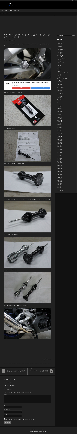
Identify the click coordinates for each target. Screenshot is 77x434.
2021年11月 (59, 149)
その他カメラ (61, 97)
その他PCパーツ (61, 77)
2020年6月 (59, 174)
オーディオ (59, 99)
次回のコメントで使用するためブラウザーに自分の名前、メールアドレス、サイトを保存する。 (19, 419)
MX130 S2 (60, 71)
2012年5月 (60, 190)
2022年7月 (59, 137)
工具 (58, 88)
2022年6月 (59, 139)
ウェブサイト (6, 414)
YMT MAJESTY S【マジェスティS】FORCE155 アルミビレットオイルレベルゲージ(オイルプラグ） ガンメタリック (30, 83)
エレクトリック (61, 59)
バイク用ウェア (60, 93)
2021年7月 (59, 155)
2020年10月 (59, 168)
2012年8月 (59, 186)
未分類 (58, 102)
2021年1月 (59, 164)
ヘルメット (59, 90)
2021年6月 (59, 156)
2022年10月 (59, 133)
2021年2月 (59, 162)
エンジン (60, 52)
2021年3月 (59, 161)
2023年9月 (59, 117)
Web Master (48, 360)
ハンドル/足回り (61, 49)
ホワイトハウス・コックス (62, 78)
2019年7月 (59, 178)
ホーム (3, 13)
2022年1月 (59, 146)
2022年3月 (59, 143)
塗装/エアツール (60, 87)
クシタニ (59, 91)
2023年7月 (59, 120)
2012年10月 (59, 183)
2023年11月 (59, 114)
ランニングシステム (62, 58)
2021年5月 (59, 158)
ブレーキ (60, 46)
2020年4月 (59, 175)
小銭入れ (60, 84)
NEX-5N (60, 96)
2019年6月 (59, 180)
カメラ (58, 94)
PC (58, 68)
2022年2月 (59, 145)
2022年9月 (59, 134)
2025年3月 (59, 108)
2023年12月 (59, 112)
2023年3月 (59, 126)
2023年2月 (59, 127)
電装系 (60, 50)
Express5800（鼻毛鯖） (63, 72)
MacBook (60, 69)
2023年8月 (59, 118)
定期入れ (60, 83)
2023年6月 (59, 121)
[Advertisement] (27, 25)
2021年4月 (59, 159)
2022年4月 (59, 142)
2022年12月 (59, 130)
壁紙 (59, 65)
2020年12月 (59, 165)
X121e (59, 74)
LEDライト (59, 100)
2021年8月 (59, 153)
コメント (5, 394)
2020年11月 (59, 167)
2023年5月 (59, 123)
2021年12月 (59, 148)
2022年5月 (59, 140)
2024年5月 (59, 111)
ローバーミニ (60, 55)
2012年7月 (59, 187)
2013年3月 (59, 181)
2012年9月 (59, 184)
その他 (60, 53)
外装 (59, 47)
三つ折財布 (60, 80)
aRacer (60, 43)
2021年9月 (59, 152)
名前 (5, 405)
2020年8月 (59, 171)
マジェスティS (8, 13)
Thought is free (44, 431)
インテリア (60, 61)
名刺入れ (60, 81)
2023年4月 (59, 124)
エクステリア (61, 62)
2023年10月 (59, 115)
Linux (59, 75)
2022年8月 (59, 136)
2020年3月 (59, 177)
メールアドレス (7, 409)
